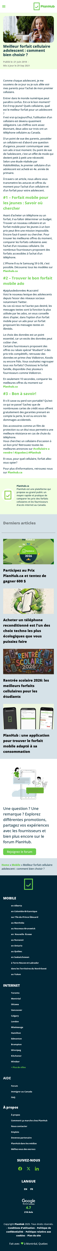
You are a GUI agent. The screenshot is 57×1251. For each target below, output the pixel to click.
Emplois (15, 1132)
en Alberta (16, 905)
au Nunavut (17, 939)
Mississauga (17, 1027)
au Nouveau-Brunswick (23, 928)
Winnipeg (16, 1050)
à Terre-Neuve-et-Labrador (25, 962)
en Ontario (16, 945)
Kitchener (16, 1055)
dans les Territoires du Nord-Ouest (29, 968)
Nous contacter (19, 1126)
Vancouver (16, 1010)
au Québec (16, 951)
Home (5, 865)
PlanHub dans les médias (24, 1143)
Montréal (16, 998)
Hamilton (16, 1032)
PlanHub (19, 1224)
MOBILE (9, 898)
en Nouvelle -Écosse (21, 934)
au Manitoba (17, 922)
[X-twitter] (28, 1168)
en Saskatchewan (20, 957)
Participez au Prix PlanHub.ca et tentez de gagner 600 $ (24, 575)
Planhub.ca (10, 271)
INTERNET (11, 985)
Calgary (15, 1015)
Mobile (16, 865)
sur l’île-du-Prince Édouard (24, 917)
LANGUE (29, 1181)
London (15, 1021)
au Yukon (16, 974)
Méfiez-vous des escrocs (23, 1149)
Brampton (16, 1044)
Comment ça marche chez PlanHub (29, 1120)
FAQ (13, 1097)
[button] (3, 6)
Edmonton (16, 1038)
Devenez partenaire (21, 1137)
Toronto (15, 992)
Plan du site (34, 1235)
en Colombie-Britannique (24, 911)
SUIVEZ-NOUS (28, 1160)
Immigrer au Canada (21, 1091)
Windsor (15, 1061)
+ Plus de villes (18, 1067)
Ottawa (15, 1004)
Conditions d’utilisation (21, 1227)
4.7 (28, 1207)
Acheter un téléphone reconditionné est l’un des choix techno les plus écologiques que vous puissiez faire (26, 630)
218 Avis (28, 1212)
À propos (10, 1107)
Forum (14, 1085)
